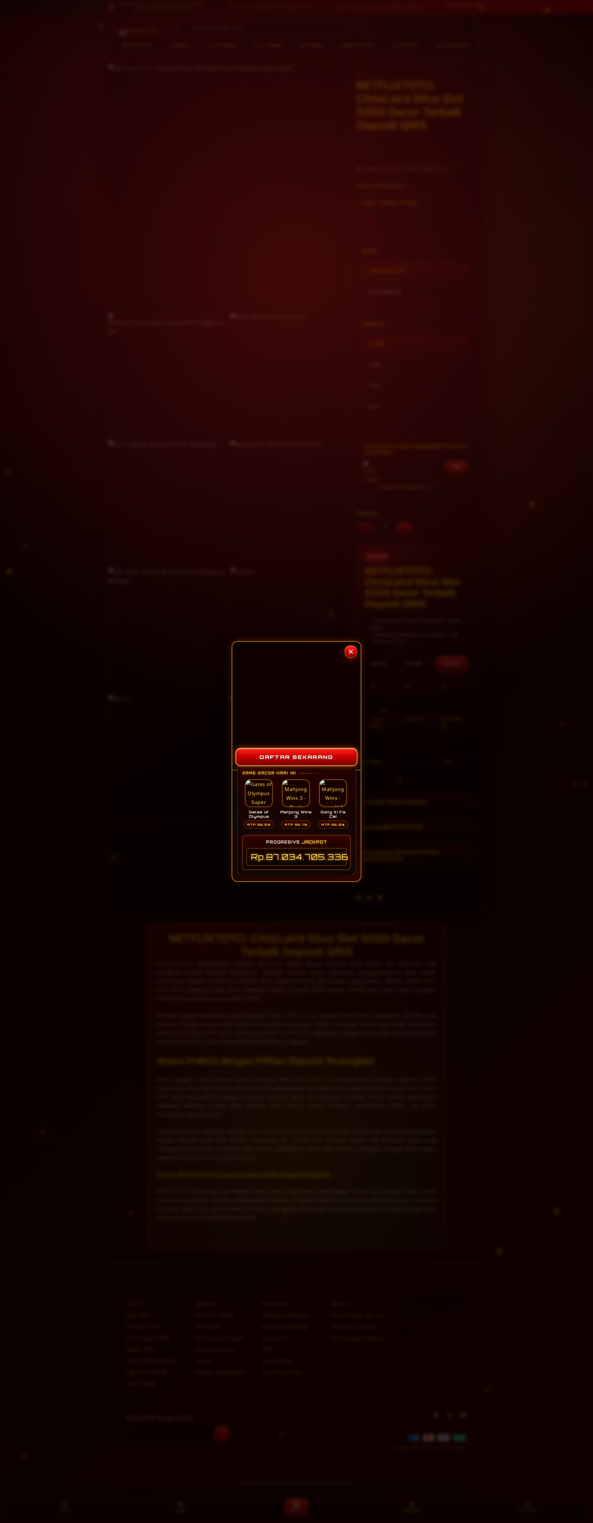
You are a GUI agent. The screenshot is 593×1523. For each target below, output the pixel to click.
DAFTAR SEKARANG (296, 756)
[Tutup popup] (351, 651)
